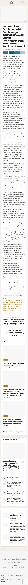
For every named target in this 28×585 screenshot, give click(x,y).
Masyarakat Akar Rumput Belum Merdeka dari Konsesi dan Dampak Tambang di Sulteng (13, 422)
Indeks (3, 575)
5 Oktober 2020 (20, 49)
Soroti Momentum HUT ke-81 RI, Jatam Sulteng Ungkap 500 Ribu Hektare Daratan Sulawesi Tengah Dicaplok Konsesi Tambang (14, 393)
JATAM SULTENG (8, 49)
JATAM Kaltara (22, 567)
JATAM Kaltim (14, 567)
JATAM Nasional (6, 567)
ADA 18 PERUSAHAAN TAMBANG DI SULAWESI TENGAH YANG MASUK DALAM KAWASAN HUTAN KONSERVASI (15, 485)
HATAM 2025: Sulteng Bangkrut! (15, 477)
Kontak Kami (10, 575)
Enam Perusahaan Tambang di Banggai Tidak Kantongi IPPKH (15, 492)
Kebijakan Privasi (5, 577)
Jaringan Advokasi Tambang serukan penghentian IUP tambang (13, 365)
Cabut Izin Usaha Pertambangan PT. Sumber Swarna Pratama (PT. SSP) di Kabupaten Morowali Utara (11, 466)
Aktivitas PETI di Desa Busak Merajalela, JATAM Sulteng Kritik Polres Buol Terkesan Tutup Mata (15, 499)
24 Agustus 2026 (7, 369)
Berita (5, 359)
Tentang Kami (19, 575)
